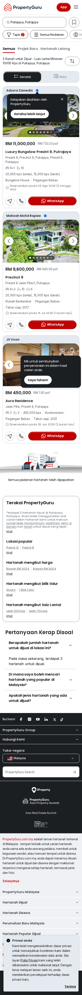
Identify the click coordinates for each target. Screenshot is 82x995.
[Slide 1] (30, 132)
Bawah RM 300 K (44, 569)
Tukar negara (13, 750)
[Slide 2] (34, 132)
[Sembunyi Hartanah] (62, 226)
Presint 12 (12, 547)
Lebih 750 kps (38, 611)
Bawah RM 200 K (17, 569)
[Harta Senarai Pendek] (72, 101)
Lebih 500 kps (15, 611)
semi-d (66, 523)
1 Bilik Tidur (26, 590)
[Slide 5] (44, 132)
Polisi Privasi (29, 960)
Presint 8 (28, 547)
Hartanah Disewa (16, 913)
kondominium (34, 523)
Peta (62, 77)
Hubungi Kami (13, 739)
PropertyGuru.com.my (18, 839)
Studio (11, 590)
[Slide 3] (37, 132)
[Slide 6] (48, 132)
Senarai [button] (25, 77)
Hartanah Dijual (15, 902)
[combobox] (38, 22)
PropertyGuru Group (19, 730)
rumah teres (14, 523)
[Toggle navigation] (76, 7)
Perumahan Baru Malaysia (23, 923)
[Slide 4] (41, 132)
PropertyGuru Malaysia (21, 892)
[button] (9, 48)
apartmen (52, 523)
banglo (11, 526)
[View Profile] (41, 90)
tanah (28, 526)
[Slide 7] (51, 132)
